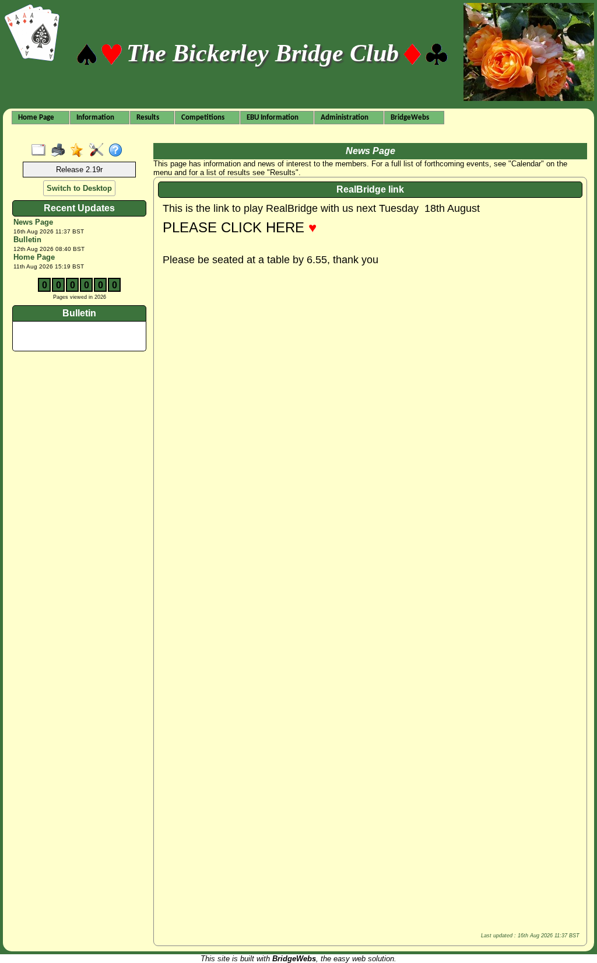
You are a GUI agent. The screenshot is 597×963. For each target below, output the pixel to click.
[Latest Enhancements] (79, 150)
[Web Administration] (98, 150)
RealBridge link (370, 189)
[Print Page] (60, 150)
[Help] (118, 150)
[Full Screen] (41, 150)
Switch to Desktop (79, 188)
